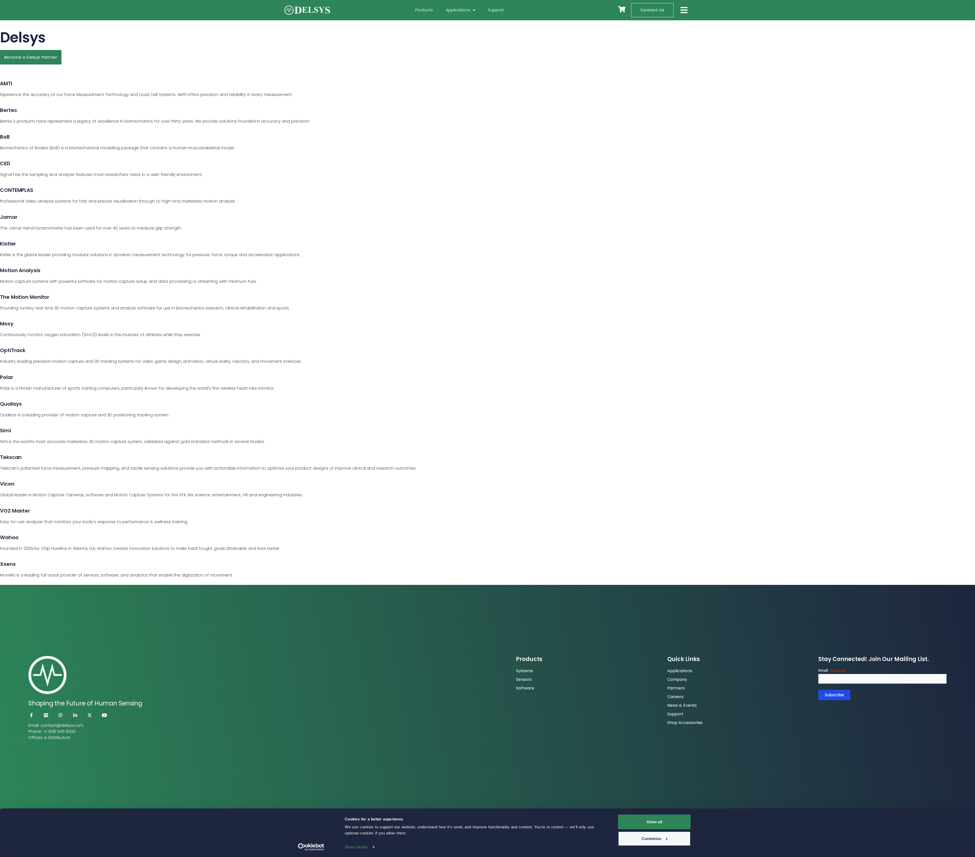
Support (496, 10)
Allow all (654, 822)
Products (424, 10)
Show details (356, 847)
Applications (458, 10)
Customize (651, 838)
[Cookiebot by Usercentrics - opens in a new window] (311, 847)
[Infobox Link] (487, 84)
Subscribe (834, 695)
